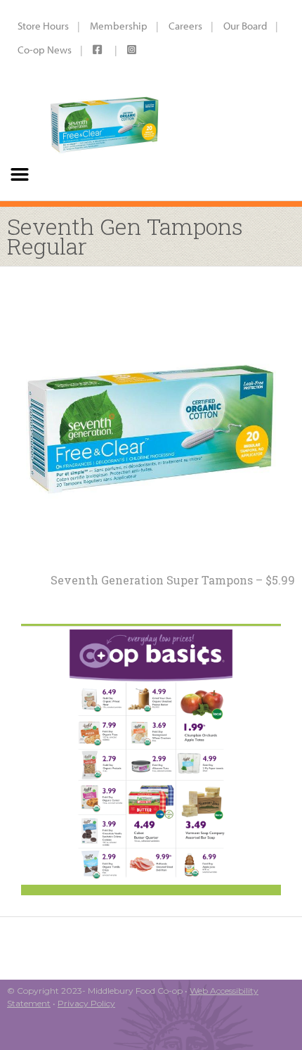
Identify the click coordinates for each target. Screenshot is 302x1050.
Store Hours (43, 25)
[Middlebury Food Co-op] (104, 100)
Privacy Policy (86, 1003)
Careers (185, 25)
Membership (118, 25)
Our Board (245, 25)
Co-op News (45, 49)
